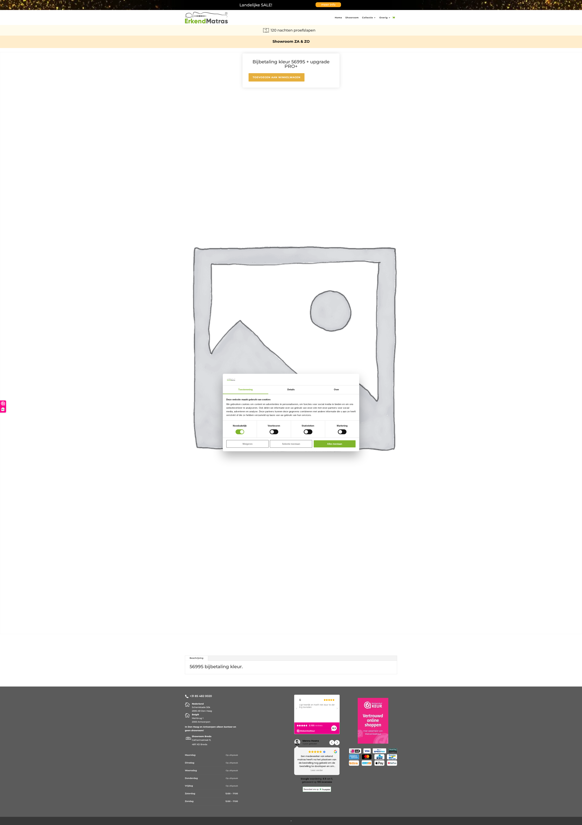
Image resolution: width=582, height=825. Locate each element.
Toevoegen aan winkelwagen (276, 77)
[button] (337, 742)
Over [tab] (336, 389)
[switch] (274, 431)
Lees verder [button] (317, 770)
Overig (383, 17)
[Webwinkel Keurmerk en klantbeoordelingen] (373, 721)
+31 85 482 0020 (201, 696)
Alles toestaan (334, 444)
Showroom (352, 17)
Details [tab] (291, 389)
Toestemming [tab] (245, 389)
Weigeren (247, 444)
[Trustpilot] (317, 791)
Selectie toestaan (291, 444)
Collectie (367, 17)
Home (338, 17)
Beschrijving (196, 658)
